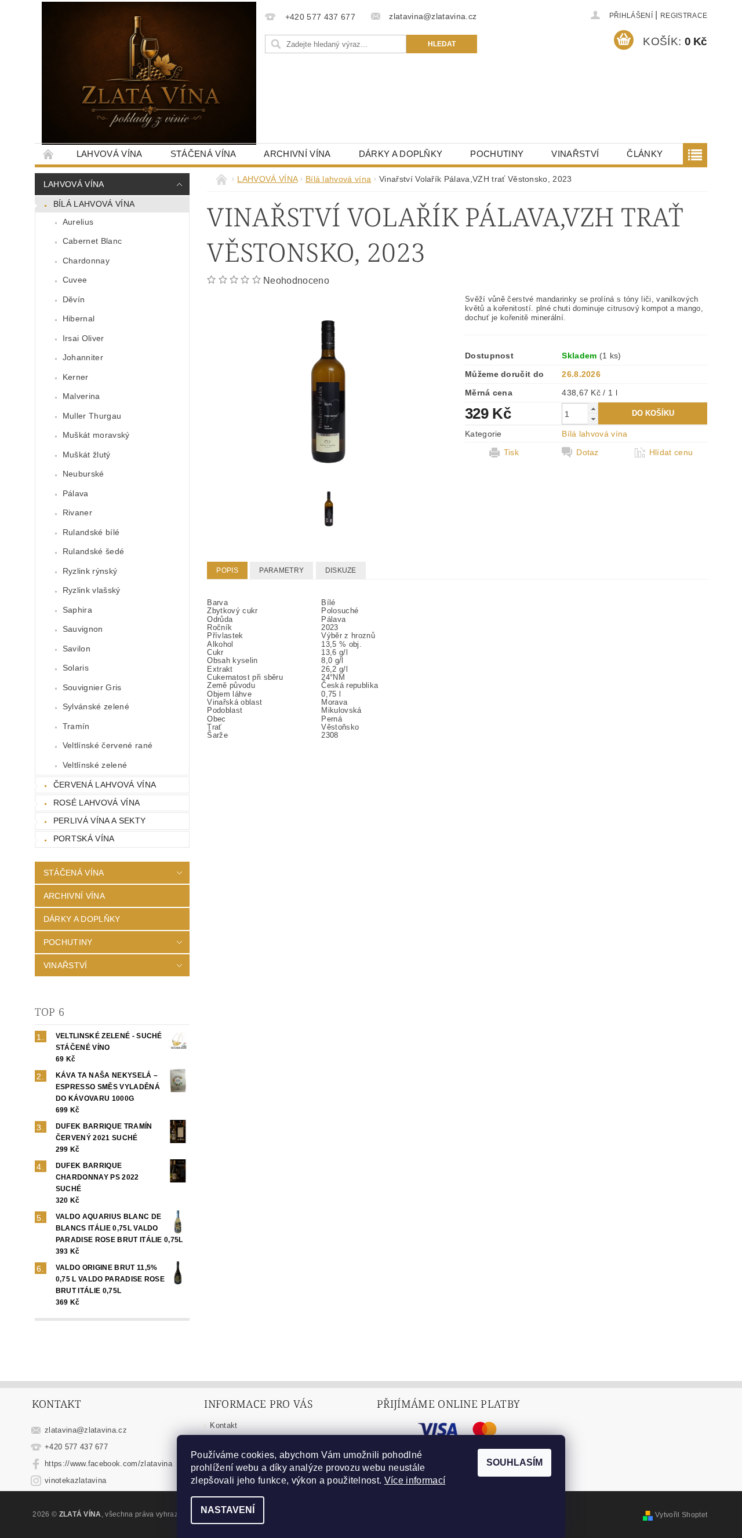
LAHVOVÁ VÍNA (110, 154)
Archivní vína (297, 154)
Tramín (76, 726)
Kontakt (223, 1425)
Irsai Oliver (83, 338)
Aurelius (78, 221)
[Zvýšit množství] (593, 408)
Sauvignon (83, 628)
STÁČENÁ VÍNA (203, 154)
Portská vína (84, 838)
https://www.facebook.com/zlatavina (108, 1463)
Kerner (76, 377)
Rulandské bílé (91, 532)
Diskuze (341, 570)
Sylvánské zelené (96, 706)
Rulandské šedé (93, 551)
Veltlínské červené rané (107, 745)
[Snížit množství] (593, 418)
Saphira (77, 609)
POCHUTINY (496, 154)
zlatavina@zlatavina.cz (86, 1430)
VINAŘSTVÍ (575, 154)
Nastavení (227, 1510)
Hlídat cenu (671, 452)
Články (645, 154)
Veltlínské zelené (95, 765)
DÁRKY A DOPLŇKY (401, 154)
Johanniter (83, 357)
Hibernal (79, 318)
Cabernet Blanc (92, 241)
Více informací (414, 1480)
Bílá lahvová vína (93, 203)
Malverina (81, 396)
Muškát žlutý (87, 454)
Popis (227, 570)
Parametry (281, 570)
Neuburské (83, 473)
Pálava (76, 493)
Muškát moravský (96, 435)
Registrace (683, 16)
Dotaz (587, 452)
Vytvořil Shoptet (681, 1515)
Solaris (76, 667)
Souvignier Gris (92, 687)
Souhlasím (514, 1462)
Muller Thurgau (92, 415)
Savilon (76, 648)
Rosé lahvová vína (96, 802)
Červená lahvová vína (104, 784)
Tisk (511, 452)
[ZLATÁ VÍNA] (149, 73)
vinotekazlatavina (75, 1480)
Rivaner (77, 512)
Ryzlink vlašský (92, 590)
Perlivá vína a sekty (99, 820)
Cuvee (75, 279)
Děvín (74, 299)
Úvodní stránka (49, 154)
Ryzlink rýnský (90, 571)
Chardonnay (86, 260)
